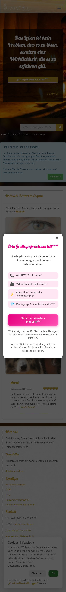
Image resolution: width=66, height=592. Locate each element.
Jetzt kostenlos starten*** (33, 319)
